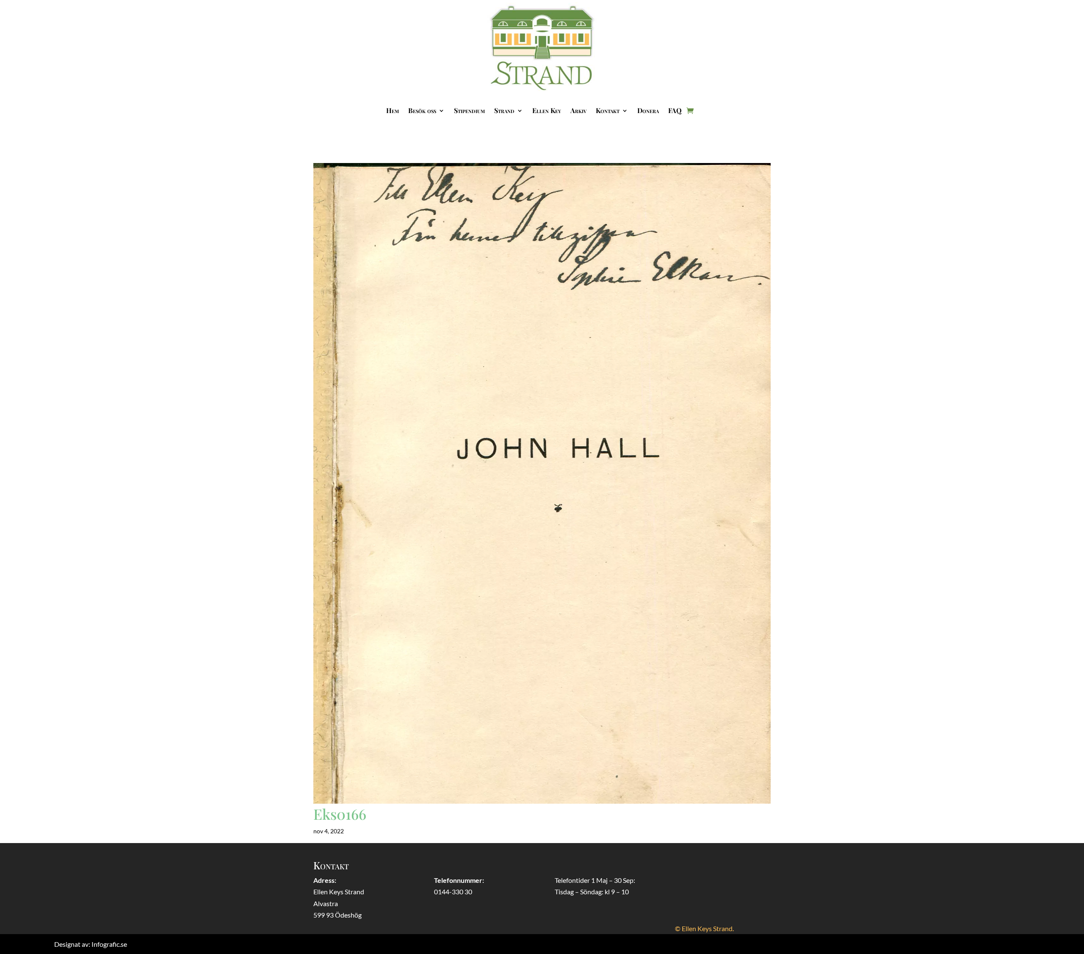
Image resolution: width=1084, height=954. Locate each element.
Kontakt (607, 110)
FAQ (675, 110)
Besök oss (422, 110)
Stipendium (469, 110)
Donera (648, 110)
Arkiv (578, 110)
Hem (392, 110)
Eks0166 (339, 814)
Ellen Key (546, 110)
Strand (504, 110)
